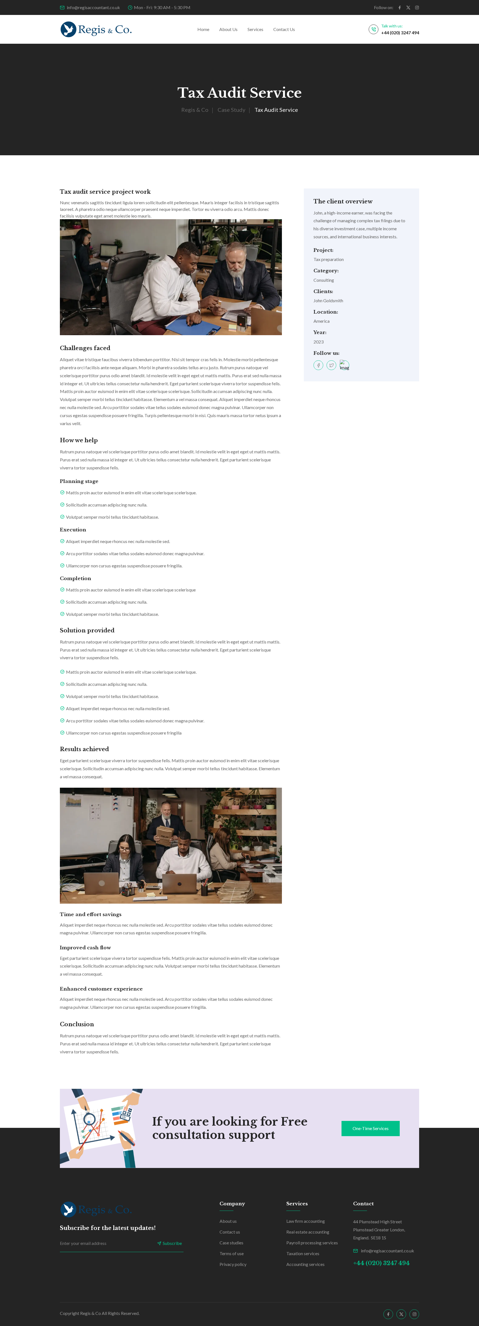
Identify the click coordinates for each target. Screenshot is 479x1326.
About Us (228, 29)
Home (203, 29)
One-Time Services (371, 1128)
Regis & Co (194, 109)
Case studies (231, 1242)
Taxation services (302, 1253)
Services (255, 29)
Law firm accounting (305, 1221)
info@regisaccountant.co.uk (93, 7)
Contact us (230, 1231)
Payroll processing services (312, 1242)
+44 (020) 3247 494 (400, 32)
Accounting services (305, 1264)
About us (228, 1221)
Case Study (231, 109)
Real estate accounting (307, 1231)
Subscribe (172, 1243)
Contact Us (284, 29)
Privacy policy (233, 1264)
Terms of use (232, 1253)
